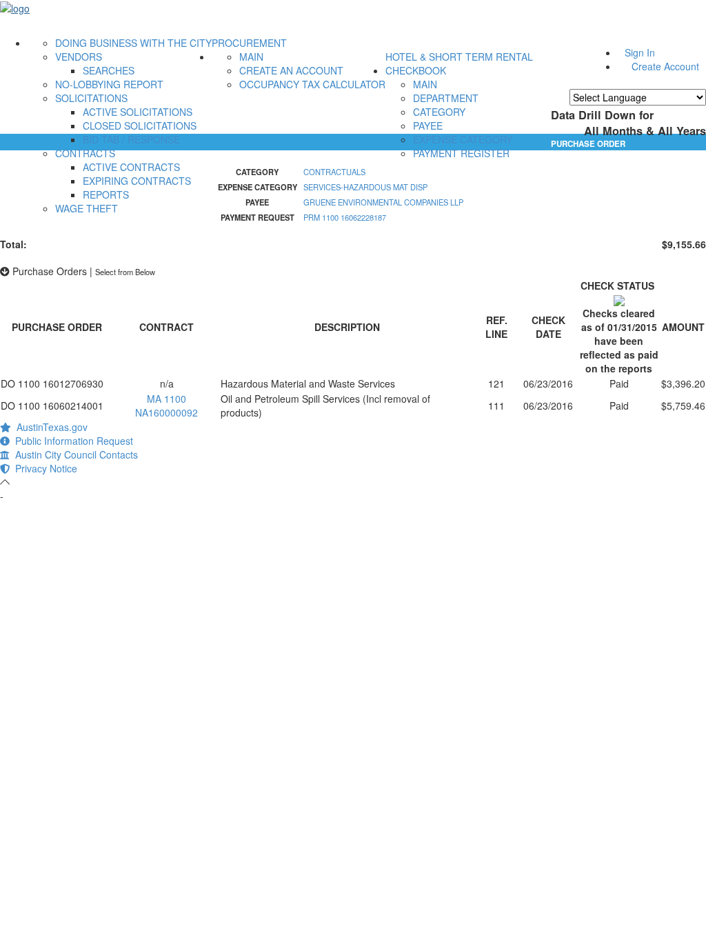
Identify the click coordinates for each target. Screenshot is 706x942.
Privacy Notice (43, 468)
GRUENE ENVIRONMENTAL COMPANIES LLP (383, 202)
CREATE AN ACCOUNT (291, 70)
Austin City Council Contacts (74, 454)
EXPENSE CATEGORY (462, 139)
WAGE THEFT (86, 208)
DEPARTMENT (445, 98)
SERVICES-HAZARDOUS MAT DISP (365, 186)
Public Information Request (71, 441)
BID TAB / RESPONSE (131, 139)
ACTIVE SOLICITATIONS (137, 112)
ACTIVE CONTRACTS (131, 167)
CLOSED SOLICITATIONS (139, 125)
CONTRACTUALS (334, 171)
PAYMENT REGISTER (461, 153)
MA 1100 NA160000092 (166, 405)
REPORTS (106, 194)
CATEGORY (439, 112)
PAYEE (428, 125)
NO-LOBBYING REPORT (109, 84)
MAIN (251, 56)
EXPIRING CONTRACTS (137, 181)
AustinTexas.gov (49, 427)
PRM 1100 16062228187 (344, 217)
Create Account (665, 66)
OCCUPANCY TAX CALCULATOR (312, 84)
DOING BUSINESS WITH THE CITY (133, 43)
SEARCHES (108, 70)
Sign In (640, 52)
